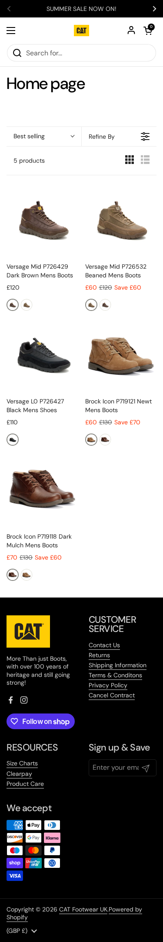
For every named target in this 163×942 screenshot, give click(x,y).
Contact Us (104, 645)
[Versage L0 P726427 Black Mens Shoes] (42, 355)
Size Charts (22, 763)
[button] (43, 136)
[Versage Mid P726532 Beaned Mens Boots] (121, 220)
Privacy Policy (108, 685)
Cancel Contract (112, 695)
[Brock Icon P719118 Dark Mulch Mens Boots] (42, 490)
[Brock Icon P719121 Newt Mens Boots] (121, 355)
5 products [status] (29, 160)
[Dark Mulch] (105, 440)
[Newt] (91, 440)
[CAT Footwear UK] (81, 30)
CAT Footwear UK (83, 909)
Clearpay (19, 774)
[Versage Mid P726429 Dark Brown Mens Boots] (42, 220)
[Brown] (13, 305)
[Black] (13, 440)
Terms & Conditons (115, 675)
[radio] (129, 162)
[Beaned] (26, 305)
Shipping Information (117, 665)
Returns (99, 655)
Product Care (25, 784)
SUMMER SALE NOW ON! (81, 9)
